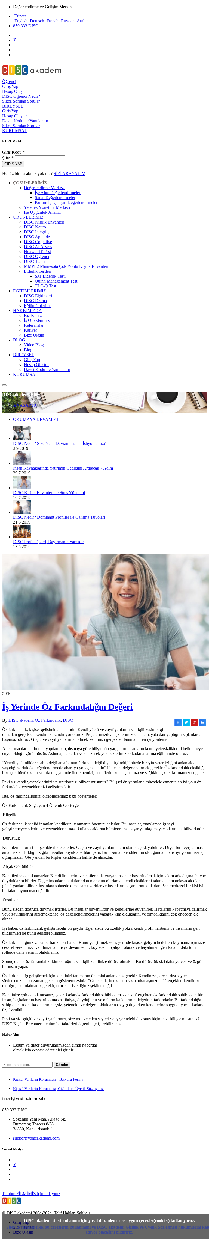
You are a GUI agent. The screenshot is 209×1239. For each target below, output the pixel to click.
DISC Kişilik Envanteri (44, 222)
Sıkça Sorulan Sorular (21, 101)
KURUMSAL (14, 130)
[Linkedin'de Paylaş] (202, 724)
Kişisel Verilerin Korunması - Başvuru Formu (48, 1079)
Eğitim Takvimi (37, 305)
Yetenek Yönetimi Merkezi (47, 207)
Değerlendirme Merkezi (44, 187)
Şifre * (8, 158)
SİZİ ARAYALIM (69, 173)
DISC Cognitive (38, 241)
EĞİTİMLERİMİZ (29, 291)
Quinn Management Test (56, 281)
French (52, 21)
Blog (28, 349)
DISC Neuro (35, 227)
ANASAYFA (25, 405)
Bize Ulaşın (34, 335)
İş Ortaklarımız (37, 320)
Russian (67, 21)
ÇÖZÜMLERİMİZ (30, 182)
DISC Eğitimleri (38, 295)
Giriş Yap (10, 86)
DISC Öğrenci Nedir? (21, 96)
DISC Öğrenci (36, 256)
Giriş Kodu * (14, 152)
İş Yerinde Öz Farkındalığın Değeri (67, 707)
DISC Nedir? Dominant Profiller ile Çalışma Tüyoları (59, 517)
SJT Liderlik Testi (50, 276)
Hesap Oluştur (14, 91)
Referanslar (34, 325)
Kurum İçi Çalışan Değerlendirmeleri (67, 202)
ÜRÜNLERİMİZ (28, 217)
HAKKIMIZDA (27, 310)
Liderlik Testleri (37, 271)
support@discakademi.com (36, 1138)
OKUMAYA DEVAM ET (36, 419)
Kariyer (30, 330)
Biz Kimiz (33, 315)
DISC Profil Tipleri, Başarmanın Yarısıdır (48, 541)
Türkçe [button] (20, 16)
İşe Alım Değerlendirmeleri (58, 192)
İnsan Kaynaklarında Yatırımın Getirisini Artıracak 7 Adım (63, 468)
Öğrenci (9, 81)
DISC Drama (35, 300)
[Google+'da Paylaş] (194, 724)
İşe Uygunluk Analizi (42, 212)
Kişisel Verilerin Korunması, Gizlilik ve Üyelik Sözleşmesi (58, 1089)
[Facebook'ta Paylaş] (178, 724)
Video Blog (34, 345)
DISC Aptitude (37, 236)
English (20, 21)
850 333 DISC (25, 25)
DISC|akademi (21, 720)
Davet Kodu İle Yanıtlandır (47, 369)
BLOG (19, 340)
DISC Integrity (37, 232)
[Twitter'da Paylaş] (186, 724)
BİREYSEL (12, 106)
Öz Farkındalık (48, 720)
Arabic (82, 21)
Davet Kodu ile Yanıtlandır (25, 120)
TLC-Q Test (45, 286)
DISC (68, 720)
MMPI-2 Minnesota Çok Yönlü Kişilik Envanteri (66, 266)
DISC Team (34, 261)
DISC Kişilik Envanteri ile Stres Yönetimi (49, 492)
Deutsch (36, 21)
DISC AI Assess (38, 246)
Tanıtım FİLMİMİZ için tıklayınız (31, 1193)
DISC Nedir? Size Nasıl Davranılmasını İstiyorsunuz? (59, 443)
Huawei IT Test (37, 251)
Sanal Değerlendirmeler (55, 197)
